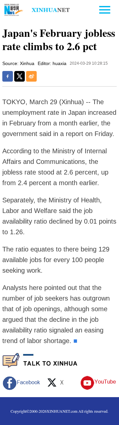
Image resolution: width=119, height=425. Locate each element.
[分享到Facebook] (7, 76)
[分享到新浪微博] (31, 76)
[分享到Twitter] (19, 76)
